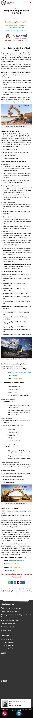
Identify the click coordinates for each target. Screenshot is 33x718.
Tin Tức (16, 8)
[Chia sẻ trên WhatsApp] (9, 582)
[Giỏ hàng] (30, 3)
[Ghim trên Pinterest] (21, 582)
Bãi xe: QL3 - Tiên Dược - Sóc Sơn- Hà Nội (12, 620)
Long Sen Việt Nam (15, 567)
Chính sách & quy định (7, 639)
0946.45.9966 (5, 611)
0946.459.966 (12, 27)
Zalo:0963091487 (6, 630)
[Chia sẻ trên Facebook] (12, 582)
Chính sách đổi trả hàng (8, 645)
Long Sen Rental (17, 378)
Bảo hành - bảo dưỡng (8, 642)
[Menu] (22, 3)
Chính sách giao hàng (7, 648)
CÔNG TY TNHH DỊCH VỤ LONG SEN (11, 608)
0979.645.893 (20, 27)
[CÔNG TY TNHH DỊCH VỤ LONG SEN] (9, 3)
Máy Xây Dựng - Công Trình (9, 627)
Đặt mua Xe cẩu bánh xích (15, 705)
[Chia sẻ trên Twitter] (15, 582)
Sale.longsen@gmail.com (8, 623)
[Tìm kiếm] (26, 3)
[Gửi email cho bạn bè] (18, 582)
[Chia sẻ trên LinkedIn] (23, 582)
